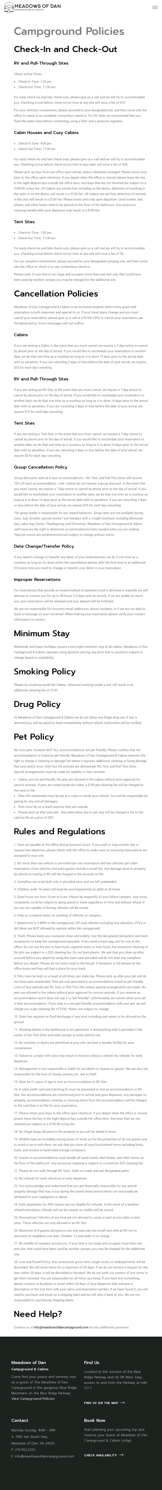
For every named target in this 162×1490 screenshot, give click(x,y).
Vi (12, 1398)
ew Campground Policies (34, 1398)
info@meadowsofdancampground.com (61, 1327)
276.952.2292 (25, 1450)
